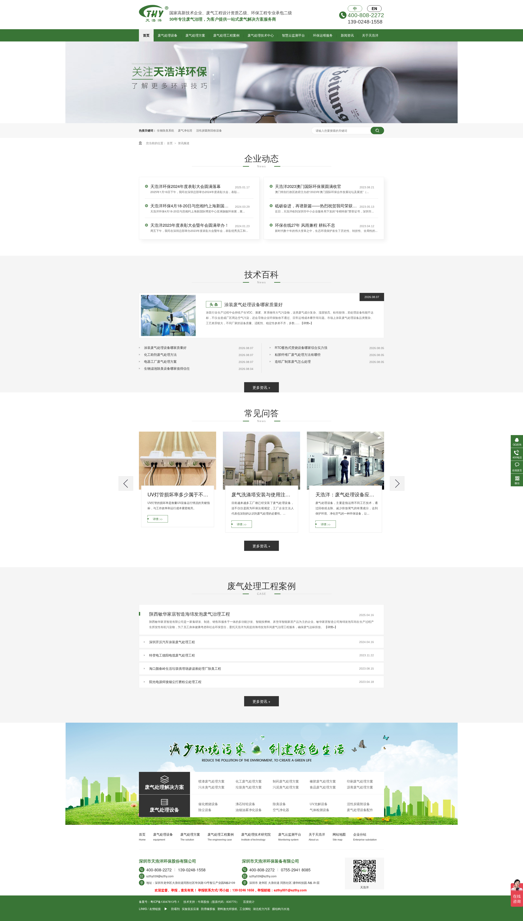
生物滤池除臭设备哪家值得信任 (167, 368)
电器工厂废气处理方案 (160, 361)
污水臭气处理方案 (211, 787)
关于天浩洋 (370, 35)
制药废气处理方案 (286, 781)
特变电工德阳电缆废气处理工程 (172, 655)
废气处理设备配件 (360, 809)
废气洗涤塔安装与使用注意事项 (262, 494)
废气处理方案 (195, 35)
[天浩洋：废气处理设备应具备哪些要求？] (345, 461)
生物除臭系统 (165, 130)
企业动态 (261, 158)
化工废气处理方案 (249, 781)
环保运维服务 (323, 35)
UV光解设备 (318, 804)
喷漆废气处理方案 (211, 781)
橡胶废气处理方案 (323, 781)
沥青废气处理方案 (360, 787)
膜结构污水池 (280, 909)
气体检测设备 (319, 809)
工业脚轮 (245, 909)
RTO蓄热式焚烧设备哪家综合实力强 (301, 347)
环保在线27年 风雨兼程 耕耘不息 (305, 225)
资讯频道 (183, 143)
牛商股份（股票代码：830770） (218, 902)
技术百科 (261, 274)
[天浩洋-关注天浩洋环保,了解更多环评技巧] (261, 122)
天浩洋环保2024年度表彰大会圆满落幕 (185, 186)
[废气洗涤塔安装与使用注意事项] (261, 461)
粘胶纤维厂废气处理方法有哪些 (298, 354)
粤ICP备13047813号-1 (164, 902)
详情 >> (158, 519)
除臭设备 (279, 804)
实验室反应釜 (190, 909)
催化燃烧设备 (208, 804)
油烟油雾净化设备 (249, 809)
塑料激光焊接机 (227, 909)
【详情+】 (306, 323)
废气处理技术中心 (261, 35)
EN (374, 8)
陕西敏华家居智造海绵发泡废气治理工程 (189, 614)
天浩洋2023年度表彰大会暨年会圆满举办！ (189, 225)
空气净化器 (281, 809)
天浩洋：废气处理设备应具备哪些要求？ (346, 494)
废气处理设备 (167, 35)
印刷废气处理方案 (360, 781)
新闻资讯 (347, 35)
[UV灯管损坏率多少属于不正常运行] (177, 461)
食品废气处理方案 (323, 787)
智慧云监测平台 (293, 35)
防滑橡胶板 (208, 909)
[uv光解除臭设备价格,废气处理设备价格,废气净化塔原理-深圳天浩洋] (153, 20)
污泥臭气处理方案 (286, 787)
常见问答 (261, 413)
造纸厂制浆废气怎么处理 (293, 361)
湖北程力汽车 (261, 909)
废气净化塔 (185, 130)
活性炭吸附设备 (358, 804)
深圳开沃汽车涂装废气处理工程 (172, 642)
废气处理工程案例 (226, 35)
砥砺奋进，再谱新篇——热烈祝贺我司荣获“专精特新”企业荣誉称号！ (316, 206)
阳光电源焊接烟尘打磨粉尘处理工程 (175, 681)
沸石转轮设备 (245, 804)
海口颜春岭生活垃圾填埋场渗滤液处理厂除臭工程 (185, 668)
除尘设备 (204, 809)
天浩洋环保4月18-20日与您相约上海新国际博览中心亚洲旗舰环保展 (191, 206)
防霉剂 (175, 909)
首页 (146, 35)
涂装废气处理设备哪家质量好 (253, 304)
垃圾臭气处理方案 (249, 787)
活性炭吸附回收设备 (209, 130)
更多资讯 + (261, 387)
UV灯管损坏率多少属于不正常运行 (179, 494)
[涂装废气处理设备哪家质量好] (168, 315)
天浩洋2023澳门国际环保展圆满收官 (308, 186)
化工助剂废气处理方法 (160, 354)
